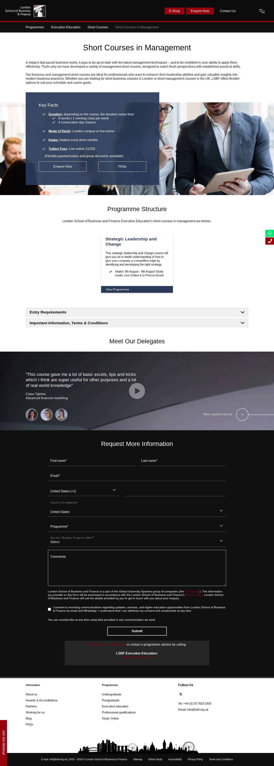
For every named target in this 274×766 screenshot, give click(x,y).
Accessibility (175, 759)
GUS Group (192, 591)
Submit (137, 631)
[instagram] (209, 694)
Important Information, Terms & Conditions (69, 323)
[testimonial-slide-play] (137, 391)
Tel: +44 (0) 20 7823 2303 (194, 703)
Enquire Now (200, 11)
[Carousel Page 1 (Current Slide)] (32, 415)
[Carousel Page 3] (61, 415)
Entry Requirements (48, 312)
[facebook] (189, 694)
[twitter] (181, 694)
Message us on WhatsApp (107, 644)
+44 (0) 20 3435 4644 (137, 657)
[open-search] (247, 11)
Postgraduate (110, 700)
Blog (28, 718)
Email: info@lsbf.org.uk (193, 709)
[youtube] (203, 694)
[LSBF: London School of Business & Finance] (25, 11)
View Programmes (117, 289)
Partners (31, 706)
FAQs (122, 166)
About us (31, 694)
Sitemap (137, 759)
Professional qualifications (119, 712)
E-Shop (174, 11)
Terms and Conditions (221, 759)
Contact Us (228, 11)
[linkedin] (196, 694)
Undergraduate (111, 694)
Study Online (110, 718)
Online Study (155, 759)
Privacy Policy (194, 594)
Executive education (115, 706)
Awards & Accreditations (42, 700)
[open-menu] (262, 11)
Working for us (35, 712)
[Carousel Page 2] (47, 415)
